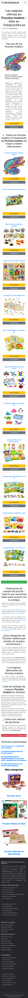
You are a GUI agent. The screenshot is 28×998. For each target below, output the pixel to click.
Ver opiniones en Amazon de (14, 735)
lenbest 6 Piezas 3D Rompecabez (14, 441)
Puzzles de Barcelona (8, 966)
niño (5, 629)
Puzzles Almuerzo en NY (9, 982)
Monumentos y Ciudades (9, 896)
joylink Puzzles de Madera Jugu (14, 513)
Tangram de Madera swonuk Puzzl (14, 367)
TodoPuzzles (17, 996)
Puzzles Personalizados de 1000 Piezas (13, 894)
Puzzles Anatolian (7, 984)
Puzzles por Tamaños (7, 943)
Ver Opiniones (14, 127)
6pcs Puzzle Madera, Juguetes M (14, 331)
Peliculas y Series (6, 947)
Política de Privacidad (7, 929)
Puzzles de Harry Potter (9, 904)
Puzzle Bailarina (6, 898)
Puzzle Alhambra (7, 910)
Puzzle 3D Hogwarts (8, 892)
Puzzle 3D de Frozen (8, 890)
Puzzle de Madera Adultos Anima (14, 154)
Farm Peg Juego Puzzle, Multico (14, 189)
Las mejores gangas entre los (12, 752)
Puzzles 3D (4, 939)
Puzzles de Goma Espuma (9, 964)
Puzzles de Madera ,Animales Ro (14, 404)
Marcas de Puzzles (6, 937)
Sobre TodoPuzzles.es (7, 925)
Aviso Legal (4, 931)
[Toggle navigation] (25, 2)
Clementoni (5, 681)
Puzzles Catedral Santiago (9, 912)
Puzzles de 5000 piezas (9, 957)
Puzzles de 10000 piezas (9, 915)
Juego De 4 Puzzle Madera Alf (14, 295)
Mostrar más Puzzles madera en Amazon (14, 582)
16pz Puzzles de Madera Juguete (14, 225)
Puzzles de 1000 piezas (9, 976)
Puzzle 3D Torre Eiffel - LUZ (9, 888)
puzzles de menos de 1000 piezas (15, 613)
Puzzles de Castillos (8, 962)
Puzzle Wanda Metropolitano (10, 908)
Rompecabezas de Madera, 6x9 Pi (14, 477)
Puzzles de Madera (6, 949)
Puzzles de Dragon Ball (8, 978)
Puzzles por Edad (6, 941)
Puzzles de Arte (6, 959)
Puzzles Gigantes (7, 980)
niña (16, 611)
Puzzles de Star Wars (8, 974)
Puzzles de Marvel (7, 906)
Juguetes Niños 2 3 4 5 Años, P (14, 548)
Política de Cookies (6, 927)
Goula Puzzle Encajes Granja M (14, 261)
